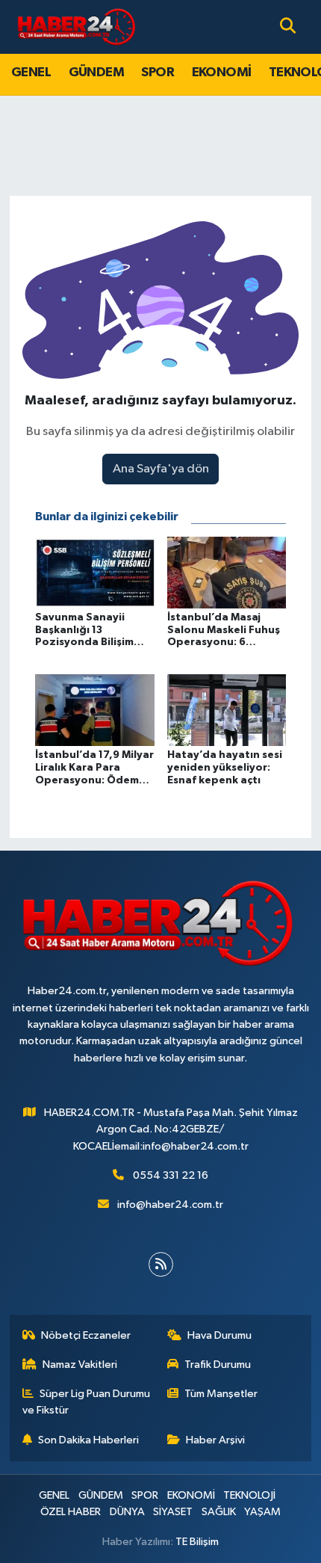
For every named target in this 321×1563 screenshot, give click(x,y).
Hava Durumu (219, 1335)
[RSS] (161, 1264)
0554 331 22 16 (170, 1175)
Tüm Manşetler (221, 1393)
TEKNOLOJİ (249, 1495)
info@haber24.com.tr (170, 1204)
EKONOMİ (222, 72)
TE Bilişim (197, 1541)
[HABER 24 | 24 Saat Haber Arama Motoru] (78, 26)
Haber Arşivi (215, 1440)
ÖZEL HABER (70, 1511)
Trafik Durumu (217, 1364)
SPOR (157, 72)
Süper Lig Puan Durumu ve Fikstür (86, 1402)
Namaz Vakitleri (80, 1364)
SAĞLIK (219, 1511)
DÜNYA (127, 1511)
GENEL (31, 72)
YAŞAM (262, 1511)
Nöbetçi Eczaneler (86, 1335)
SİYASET (173, 1511)
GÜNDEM (96, 72)
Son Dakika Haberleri (88, 1440)
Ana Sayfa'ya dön (161, 469)
